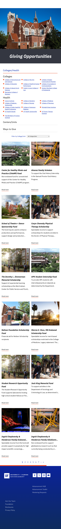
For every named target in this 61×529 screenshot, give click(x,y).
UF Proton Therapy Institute (47, 112)
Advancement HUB (39, 486)
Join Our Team (10, 501)
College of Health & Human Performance (31, 85)
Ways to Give (9, 129)
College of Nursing (28, 103)
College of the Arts (28, 80)
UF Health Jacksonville (30, 111)
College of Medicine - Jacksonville (11, 104)
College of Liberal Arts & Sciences (12, 89)
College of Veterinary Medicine (29, 108)
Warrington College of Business (11, 93)
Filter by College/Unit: (19, 136)
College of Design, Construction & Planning (49, 80)
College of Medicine (47, 101)
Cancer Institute (9, 101)
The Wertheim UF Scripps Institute (12, 116)
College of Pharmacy (48, 103)
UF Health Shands (10, 111)
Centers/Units (10, 122)
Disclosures (9, 507)
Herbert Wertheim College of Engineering (49, 89)
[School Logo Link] (16, 476)
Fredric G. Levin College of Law (30, 89)
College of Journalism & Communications (49, 85)
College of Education (11, 84)
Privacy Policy (10, 510)
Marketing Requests (39, 492)
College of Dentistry (29, 101)
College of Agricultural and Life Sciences (12, 80)
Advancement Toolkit (39, 489)
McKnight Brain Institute (49, 107)
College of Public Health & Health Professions (12, 108)
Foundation (9, 504)
